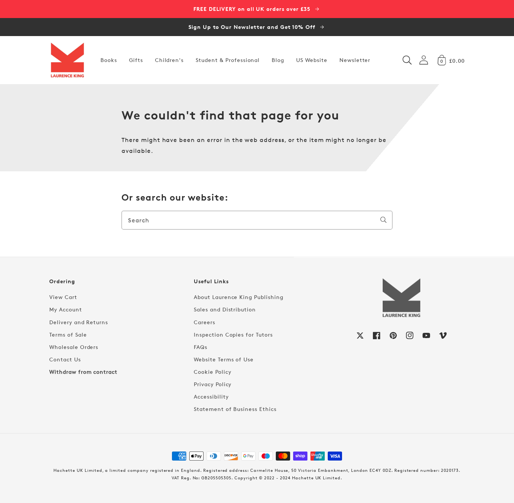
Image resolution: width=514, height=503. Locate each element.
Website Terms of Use (224, 359)
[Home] (67, 60)
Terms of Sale (68, 334)
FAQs (200, 347)
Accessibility (211, 396)
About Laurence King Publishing (238, 297)
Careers (204, 322)
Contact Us (65, 359)
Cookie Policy (212, 372)
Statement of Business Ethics (235, 409)
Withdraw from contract (83, 372)
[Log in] (423, 60)
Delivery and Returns (78, 322)
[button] (407, 60)
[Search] (383, 220)
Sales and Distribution (225, 309)
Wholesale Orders (73, 347)
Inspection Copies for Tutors (233, 334)
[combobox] (257, 220)
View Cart (63, 297)
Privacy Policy (212, 384)
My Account (65, 309)
